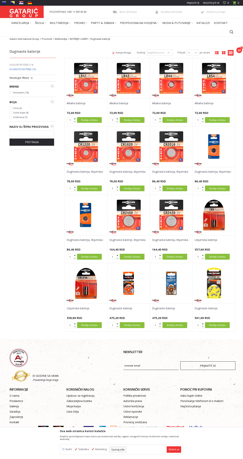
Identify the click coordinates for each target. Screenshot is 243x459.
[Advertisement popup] (121, 229)
